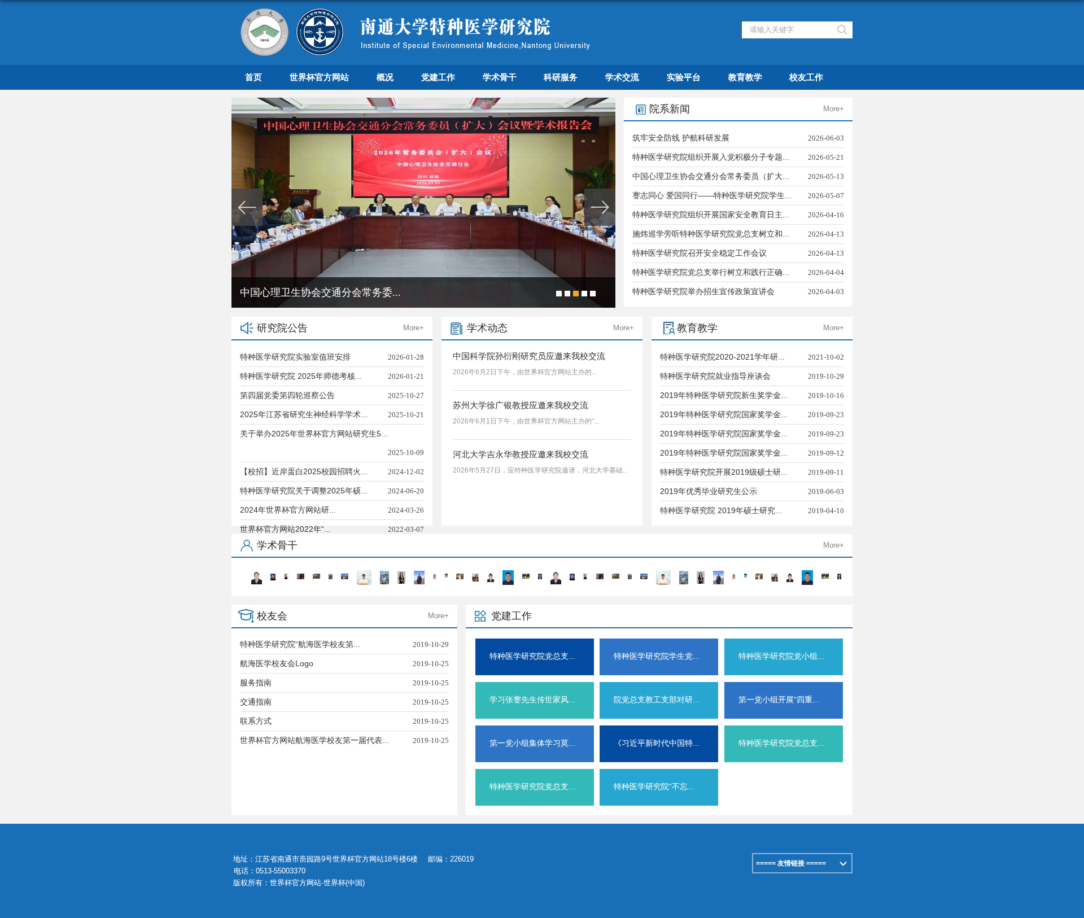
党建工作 (438, 77)
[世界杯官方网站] (418, 13)
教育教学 (745, 77)
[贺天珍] (344, 577)
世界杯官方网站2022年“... (285, 529)
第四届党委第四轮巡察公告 (287, 395)
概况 (385, 77)
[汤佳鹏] (316, 577)
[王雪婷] (331, 577)
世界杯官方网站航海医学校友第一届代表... (314, 740)
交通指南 (256, 701)
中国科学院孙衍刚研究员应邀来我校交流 (529, 356)
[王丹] (385, 574)
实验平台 (684, 77)
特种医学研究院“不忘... (654, 786)
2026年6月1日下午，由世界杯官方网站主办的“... (526, 421)
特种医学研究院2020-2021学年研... (722, 356)
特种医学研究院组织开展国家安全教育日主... (710, 214)
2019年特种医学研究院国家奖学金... (724, 414)
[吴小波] (286, 577)
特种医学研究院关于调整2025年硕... (304, 490)
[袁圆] (434, 577)
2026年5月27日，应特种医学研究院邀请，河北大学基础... (540, 470)
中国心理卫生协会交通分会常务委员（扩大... (710, 176)
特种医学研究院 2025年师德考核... (301, 376)
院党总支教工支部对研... (657, 699)
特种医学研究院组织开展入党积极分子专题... (710, 156)
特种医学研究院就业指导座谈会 (715, 376)
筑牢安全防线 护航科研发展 (680, 137)
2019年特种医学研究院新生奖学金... (724, 395)
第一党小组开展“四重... (778, 699)
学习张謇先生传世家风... (532, 699)
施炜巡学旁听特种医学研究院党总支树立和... (710, 233)
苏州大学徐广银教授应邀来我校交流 (520, 405)
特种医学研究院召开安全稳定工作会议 (699, 252)
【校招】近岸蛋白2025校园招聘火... (304, 471)
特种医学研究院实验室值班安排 (295, 356)
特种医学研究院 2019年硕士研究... (721, 510)
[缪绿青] (540, 577)
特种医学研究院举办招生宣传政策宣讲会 (703, 291)
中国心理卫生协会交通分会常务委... (320, 292)
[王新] (507, 574)
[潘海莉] (272, 577)
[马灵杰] (460, 577)
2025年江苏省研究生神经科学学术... (304, 414)
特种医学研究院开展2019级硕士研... (724, 472)
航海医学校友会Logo (276, 663)
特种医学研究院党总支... (532, 656)
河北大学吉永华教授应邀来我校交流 (520, 454)
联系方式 (256, 720)
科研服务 (561, 77)
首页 (253, 77)
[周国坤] (446, 577)
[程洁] (475, 577)
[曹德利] (526, 577)
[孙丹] (490, 576)
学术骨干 (500, 77)
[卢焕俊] (364, 574)
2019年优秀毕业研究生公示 (708, 491)
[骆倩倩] (401, 575)
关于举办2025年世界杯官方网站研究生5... (314, 433)
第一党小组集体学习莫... (532, 742)
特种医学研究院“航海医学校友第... (300, 644)
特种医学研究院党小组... (781, 656)
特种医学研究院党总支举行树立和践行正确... (710, 272)
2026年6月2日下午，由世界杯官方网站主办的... (525, 372)
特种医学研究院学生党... (657, 656)
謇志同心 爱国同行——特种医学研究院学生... (712, 195)
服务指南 (256, 682)
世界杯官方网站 (319, 77)
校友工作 (806, 77)
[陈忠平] (300, 577)
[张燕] (256, 574)
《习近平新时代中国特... (657, 742)
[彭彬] (419, 574)
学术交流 (622, 77)
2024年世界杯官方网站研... (288, 509)
